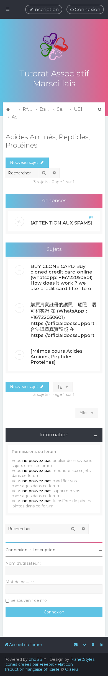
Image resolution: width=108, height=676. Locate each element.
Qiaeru (71, 669)
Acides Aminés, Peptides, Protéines (48, 141)
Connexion (16, 549)
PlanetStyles (82, 659)
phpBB (35, 659)
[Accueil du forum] (54, 46)
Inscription (44, 549)
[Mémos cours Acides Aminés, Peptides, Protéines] (56, 356)
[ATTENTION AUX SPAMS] (61, 223)
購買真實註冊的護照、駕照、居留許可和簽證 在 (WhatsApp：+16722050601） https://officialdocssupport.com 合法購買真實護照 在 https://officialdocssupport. (68, 320)
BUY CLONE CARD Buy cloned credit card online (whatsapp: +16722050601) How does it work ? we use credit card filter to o (61, 277)
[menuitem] (85, 9)
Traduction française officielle (32, 669)
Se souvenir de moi (29, 600)
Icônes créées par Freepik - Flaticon (38, 664)
